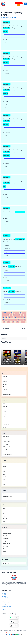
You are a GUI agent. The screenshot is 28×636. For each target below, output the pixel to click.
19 (6, 317)
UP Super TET (6, 424)
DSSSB (4, 411)
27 (6, 319)
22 (15, 317)
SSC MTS (5, 389)
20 (9, 317)
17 (24, 314)
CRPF (4, 476)
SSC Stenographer (7, 394)
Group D (5, 518)
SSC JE (4, 386)
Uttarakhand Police (7, 452)
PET (4, 530)
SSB (4, 484)
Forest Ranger (6, 538)
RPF (4, 516)
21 (12, 317)
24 (21, 317)
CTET (4, 409)
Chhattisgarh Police (7, 454)
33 (24, 319)
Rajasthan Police (7, 446)
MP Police (5, 444)
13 (13, 314)
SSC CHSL (5, 379)
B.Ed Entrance (6, 403)
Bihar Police (6, 436)
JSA (4, 553)
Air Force (5, 463)
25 (24, 317)
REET (4, 422)
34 (4, 321)
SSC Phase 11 (6, 391)
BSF (4, 471)
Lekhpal (5, 541)
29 (12, 319)
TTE (4, 521)
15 (19, 314)
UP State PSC (6, 563)
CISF (4, 474)
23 (18, 317)
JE (3, 499)
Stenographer (6, 548)
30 (15, 319)
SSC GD (5, 384)
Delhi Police (5, 439)
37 (17, 321)
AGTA (4, 551)
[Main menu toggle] (25, 4)
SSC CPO (5, 381)
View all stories (23, 348)
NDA (4, 482)
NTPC (4, 513)
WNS (10, 632)
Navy (4, 479)
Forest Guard (6, 535)
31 (18, 319)
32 (21, 319)
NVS (4, 419)
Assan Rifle (5, 469)
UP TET (4, 427)
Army (4, 466)
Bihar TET (5, 406)
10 (5, 314)
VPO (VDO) (5, 546)
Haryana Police (6, 441)
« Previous (5, 312)
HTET (4, 414)
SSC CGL (5, 376)
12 (10, 314)
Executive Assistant (7, 496)
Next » (23, 321)
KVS (4, 416)
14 (16, 314)
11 (8, 314)
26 (3, 319)
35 (8, 321)
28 (9, 319)
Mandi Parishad (6, 543)
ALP (4, 508)
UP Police (5, 449)
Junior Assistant (7, 533)
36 (13, 321)
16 (22, 314)
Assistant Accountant (8, 493)
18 (3, 317)
